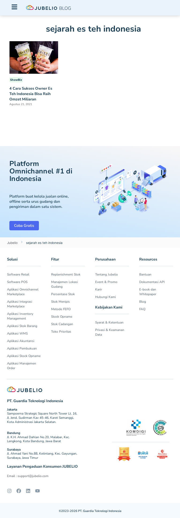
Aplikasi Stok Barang (22, 326)
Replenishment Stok (65, 274)
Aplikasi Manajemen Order (21, 365)
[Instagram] (9, 491)
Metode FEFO (61, 309)
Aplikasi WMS (17, 333)
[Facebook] (18, 491)
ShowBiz (16, 80)
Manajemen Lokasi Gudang (64, 284)
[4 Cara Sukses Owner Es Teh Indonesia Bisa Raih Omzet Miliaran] (33, 57)
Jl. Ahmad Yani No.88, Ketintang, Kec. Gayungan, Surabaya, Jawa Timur (42, 455)
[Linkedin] (28, 491)
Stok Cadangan (62, 324)
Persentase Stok (63, 294)
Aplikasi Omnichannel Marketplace (22, 291)
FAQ (142, 309)
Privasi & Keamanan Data (109, 332)
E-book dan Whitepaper (147, 291)
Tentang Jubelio (106, 274)
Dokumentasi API (152, 282)
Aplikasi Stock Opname (24, 356)
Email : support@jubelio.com (28, 476)
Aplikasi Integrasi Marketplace (19, 304)
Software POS (17, 282)
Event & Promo (106, 282)
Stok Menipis (60, 301)
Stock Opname (61, 316)
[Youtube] (37, 491)
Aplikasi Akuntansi (20, 341)
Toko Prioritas (61, 331)
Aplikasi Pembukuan (22, 348)
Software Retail (18, 274)
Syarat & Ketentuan (109, 322)
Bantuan (145, 274)
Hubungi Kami (105, 297)
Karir (98, 289)
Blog (142, 301)
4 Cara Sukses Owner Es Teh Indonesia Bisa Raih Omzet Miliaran (30, 94)
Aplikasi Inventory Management (20, 316)
